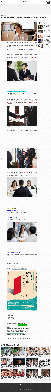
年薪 (7, 15)
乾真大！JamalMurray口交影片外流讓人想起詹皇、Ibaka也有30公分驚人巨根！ (7, 366)
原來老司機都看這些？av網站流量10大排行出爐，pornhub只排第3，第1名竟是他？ (47, 40)
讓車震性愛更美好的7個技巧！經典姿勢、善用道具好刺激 (19, 366)
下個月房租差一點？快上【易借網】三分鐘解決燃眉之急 (16, 334)
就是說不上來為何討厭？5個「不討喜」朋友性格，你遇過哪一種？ (47, 26)
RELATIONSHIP (31, 3)
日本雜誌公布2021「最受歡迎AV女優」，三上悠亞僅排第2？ (18, 377)
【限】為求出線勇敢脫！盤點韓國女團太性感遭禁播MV (44, 366)
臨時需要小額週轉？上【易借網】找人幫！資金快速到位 (19, 355)
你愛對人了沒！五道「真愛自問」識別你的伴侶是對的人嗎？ (47, 31)
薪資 (10, 338)
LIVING (38, 3)
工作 (20, 338)
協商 (13, 338)
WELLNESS (17, 3)
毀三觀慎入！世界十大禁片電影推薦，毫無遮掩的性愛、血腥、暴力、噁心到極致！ (31, 366)
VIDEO (44, 3)
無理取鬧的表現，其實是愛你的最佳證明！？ (44, 355)
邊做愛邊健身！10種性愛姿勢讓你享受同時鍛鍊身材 (44, 377)
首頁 (1, 15)
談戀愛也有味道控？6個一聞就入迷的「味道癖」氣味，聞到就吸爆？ (18, 328)
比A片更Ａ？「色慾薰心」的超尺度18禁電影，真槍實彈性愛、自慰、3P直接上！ (6, 377)
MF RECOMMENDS (10, 345)
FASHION (2, 3)
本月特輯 (48, 3)
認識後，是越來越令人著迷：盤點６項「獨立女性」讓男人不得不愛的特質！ (6, 355)
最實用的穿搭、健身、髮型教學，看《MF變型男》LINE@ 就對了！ (16, 323)
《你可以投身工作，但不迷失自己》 (19, 268)
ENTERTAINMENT (10, 3)
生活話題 (4, 15)
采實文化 (12, 317)
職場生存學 (24, 338)
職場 (18, 338)
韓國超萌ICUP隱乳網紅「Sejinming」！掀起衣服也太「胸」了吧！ (18, 331)
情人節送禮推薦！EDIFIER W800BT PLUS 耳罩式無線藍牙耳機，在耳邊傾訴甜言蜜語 (47, 45)
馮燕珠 (12, 315)
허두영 (13, 314)
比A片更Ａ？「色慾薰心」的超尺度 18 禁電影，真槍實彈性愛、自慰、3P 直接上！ (47, 36)
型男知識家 (28, 338)
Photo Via (9, 81)
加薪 (15, 338)
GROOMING (24, 3)
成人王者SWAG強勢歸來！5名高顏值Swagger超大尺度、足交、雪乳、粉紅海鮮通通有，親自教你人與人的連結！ (32, 355)
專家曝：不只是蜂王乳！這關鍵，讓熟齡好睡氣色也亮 (15, 330)
